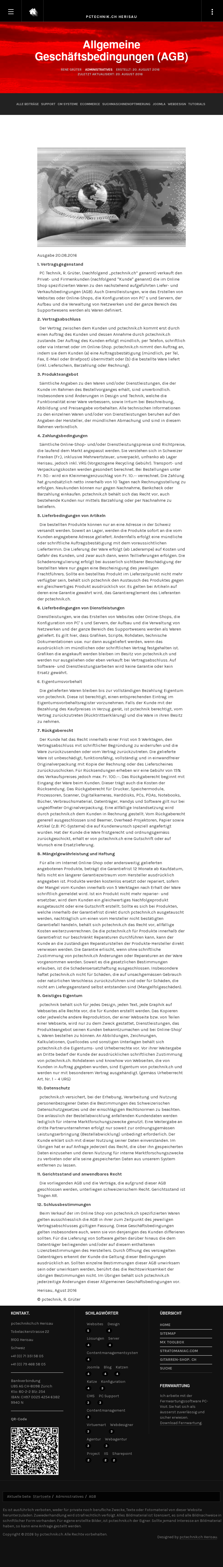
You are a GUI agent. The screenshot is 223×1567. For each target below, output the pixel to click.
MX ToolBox (172, 1342)
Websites (95, 1324)
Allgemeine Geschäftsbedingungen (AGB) (111, 50)
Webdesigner (121, 1424)
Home (165, 1324)
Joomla (159, 104)
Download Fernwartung (181, 1423)
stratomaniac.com (179, 1351)
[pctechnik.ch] (32, 11)
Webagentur (116, 1439)
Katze (92, 1381)
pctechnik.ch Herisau (198, 1537)
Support (48, 104)
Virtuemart (96, 1424)
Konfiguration (113, 1381)
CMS (91, 1396)
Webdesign (177, 104)
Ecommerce (90, 104)
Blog (108, 1367)
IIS (106, 1453)
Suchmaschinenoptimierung (126, 104)
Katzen (122, 1367)
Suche (166, 1368)
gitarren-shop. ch (178, 1359)
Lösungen (95, 1338)
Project (93, 1453)
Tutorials (196, 104)
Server (113, 1338)
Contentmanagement (106, 1410)
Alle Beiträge (27, 104)
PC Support (109, 1396)
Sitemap (168, 1333)
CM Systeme (68, 104)
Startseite (42, 1496)
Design (113, 1324)
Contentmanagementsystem (113, 1352)
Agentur (94, 1439)
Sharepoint (122, 1453)
